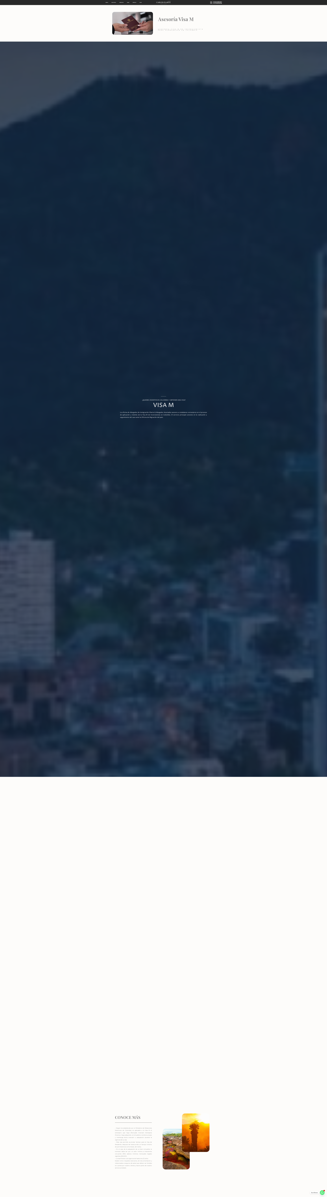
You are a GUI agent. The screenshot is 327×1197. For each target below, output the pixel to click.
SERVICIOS (121, 2)
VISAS (128, 2)
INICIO (107, 2)
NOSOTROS (114, 2)
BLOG (141, 2)
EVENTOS (134, 2)
